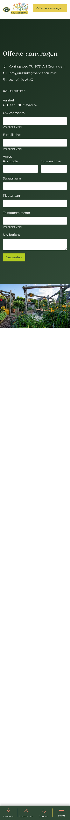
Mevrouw (29, 105)
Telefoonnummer (16, 213)
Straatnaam (12, 178)
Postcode (10, 161)
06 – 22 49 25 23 (21, 80)
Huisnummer (51, 161)
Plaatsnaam (12, 195)
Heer (10, 105)
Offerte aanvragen (50, 8)
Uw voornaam (14, 113)
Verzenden (14, 257)
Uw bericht (11, 234)
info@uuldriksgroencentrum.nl (33, 73)
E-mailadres (12, 135)
